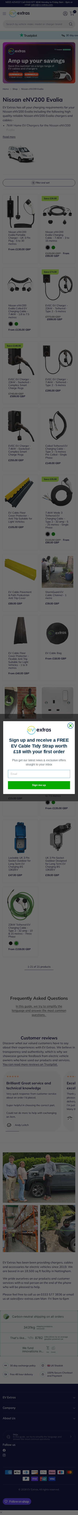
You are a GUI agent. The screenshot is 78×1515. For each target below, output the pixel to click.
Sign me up (39, 785)
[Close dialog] (70, 725)
